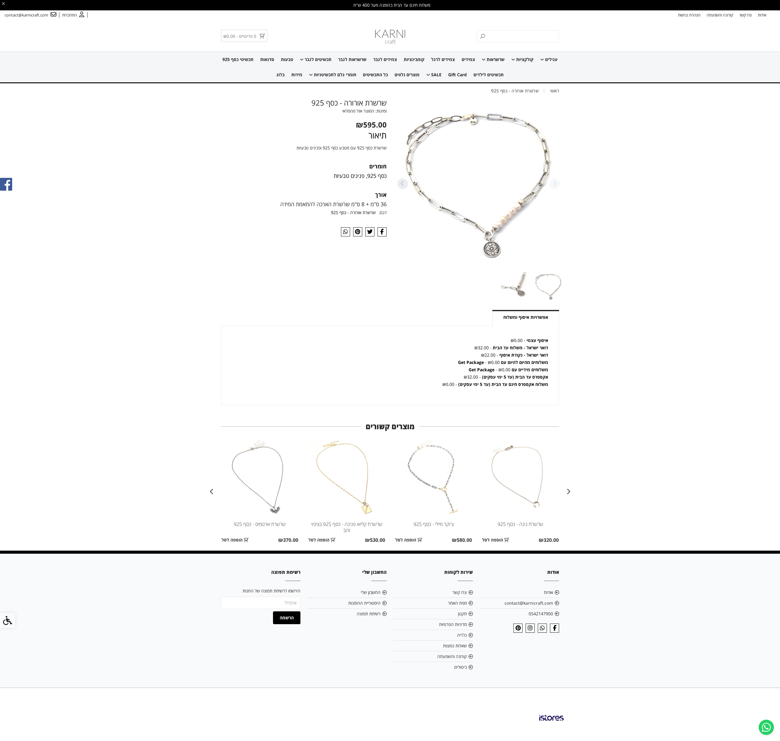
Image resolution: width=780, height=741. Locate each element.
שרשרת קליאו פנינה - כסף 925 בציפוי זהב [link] (346, 527)
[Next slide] (402, 184)
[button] (548, 286)
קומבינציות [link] (414, 59)
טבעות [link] (287, 59)
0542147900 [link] (541, 614)
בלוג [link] (280, 74)
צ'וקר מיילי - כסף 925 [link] (433, 524)
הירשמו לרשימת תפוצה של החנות (271, 591)
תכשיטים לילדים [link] (488, 74)
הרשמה (287, 617)
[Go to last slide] (568, 492)
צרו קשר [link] (745, 15)
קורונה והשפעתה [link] (720, 15)
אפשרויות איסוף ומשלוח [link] (525, 317)
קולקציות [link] (524, 59)
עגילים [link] (551, 59)
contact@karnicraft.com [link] (529, 603)
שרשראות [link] (495, 59)
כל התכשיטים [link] (375, 74)
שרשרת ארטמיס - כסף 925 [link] (260, 524)
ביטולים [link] (460, 667)
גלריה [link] (462, 635)
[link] (766, 727)
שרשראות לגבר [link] (352, 59)
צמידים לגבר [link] (385, 59)
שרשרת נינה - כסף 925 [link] (520, 524)
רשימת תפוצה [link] (369, 614)
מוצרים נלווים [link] (407, 74)
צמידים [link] (468, 59)
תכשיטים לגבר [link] (317, 59)
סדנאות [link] (267, 59)
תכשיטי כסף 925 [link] (238, 59)
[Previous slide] (554, 184)
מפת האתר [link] (457, 603)
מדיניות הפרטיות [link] (453, 624)
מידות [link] (296, 74)
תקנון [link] (462, 614)
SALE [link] (435, 74)
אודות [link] (762, 15)
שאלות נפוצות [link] (455, 646)
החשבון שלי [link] (371, 592)
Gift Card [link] (457, 74)
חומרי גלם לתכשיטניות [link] (334, 74)
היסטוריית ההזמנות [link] (364, 603)
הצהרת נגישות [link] (689, 15)
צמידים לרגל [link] (443, 59)
